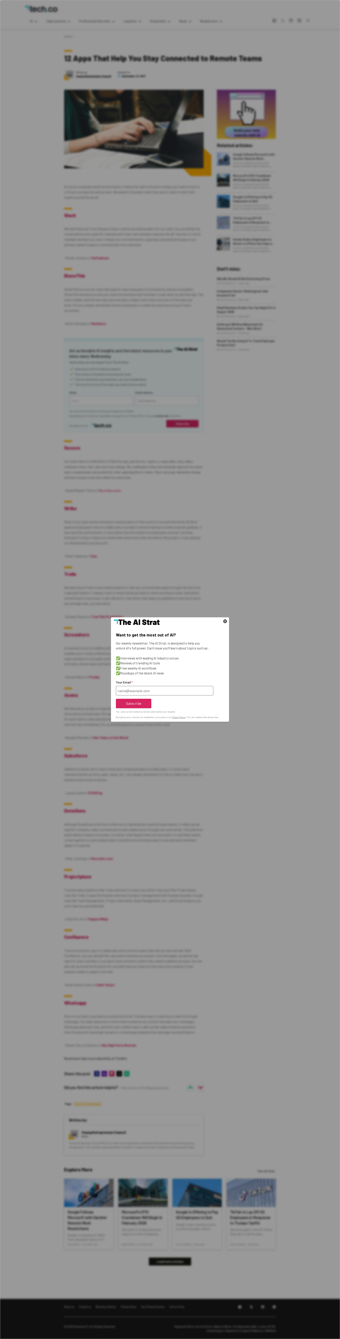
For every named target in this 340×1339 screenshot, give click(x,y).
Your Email (124, 682)
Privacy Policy (179, 717)
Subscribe (133, 703)
